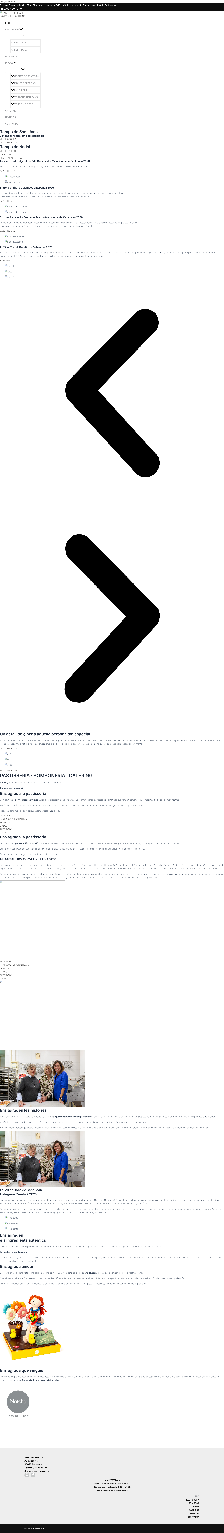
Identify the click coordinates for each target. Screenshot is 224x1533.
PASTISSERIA (12, 29)
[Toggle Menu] (23, 36)
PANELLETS (20, 90)
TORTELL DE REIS (23, 104)
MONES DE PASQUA (25, 83)
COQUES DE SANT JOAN (27, 76)
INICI (7, 23)
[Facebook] (33, 1475)
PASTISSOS (20, 43)
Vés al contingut (7, 1)
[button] (21, 29)
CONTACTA (11, 124)
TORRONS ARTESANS (26, 97)
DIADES (9, 63)
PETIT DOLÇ (20, 50)
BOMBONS (11, 56)
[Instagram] (26, 1475)
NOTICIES (10, 117)
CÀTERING (10, 111)
